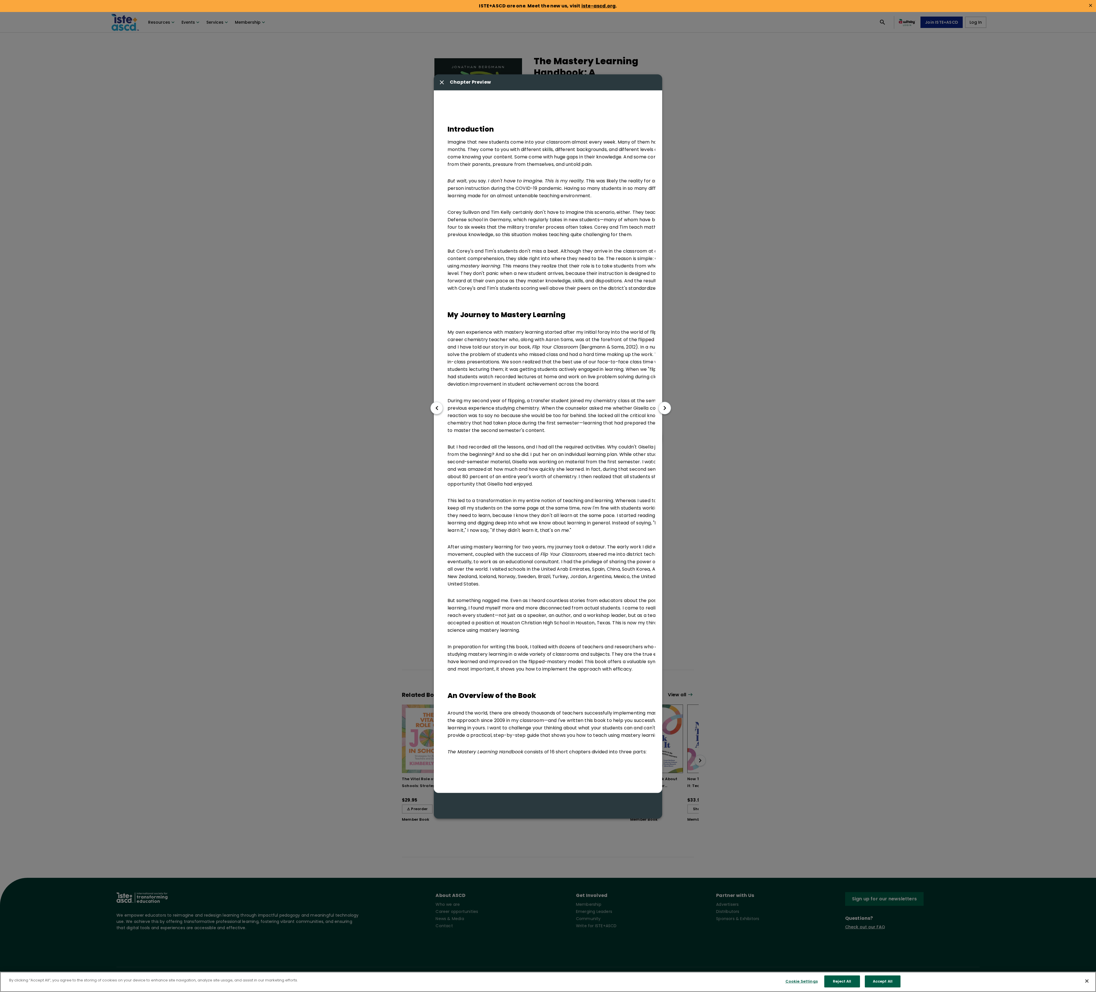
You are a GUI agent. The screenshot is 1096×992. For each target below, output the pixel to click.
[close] (1090, 5)
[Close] (1087, 981)
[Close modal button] (441, 82)
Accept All (882, 981)
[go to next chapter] (664, 408)
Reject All (842, 981)
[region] (548, 982)
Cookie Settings (801, 981)
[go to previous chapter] (436, 408)
